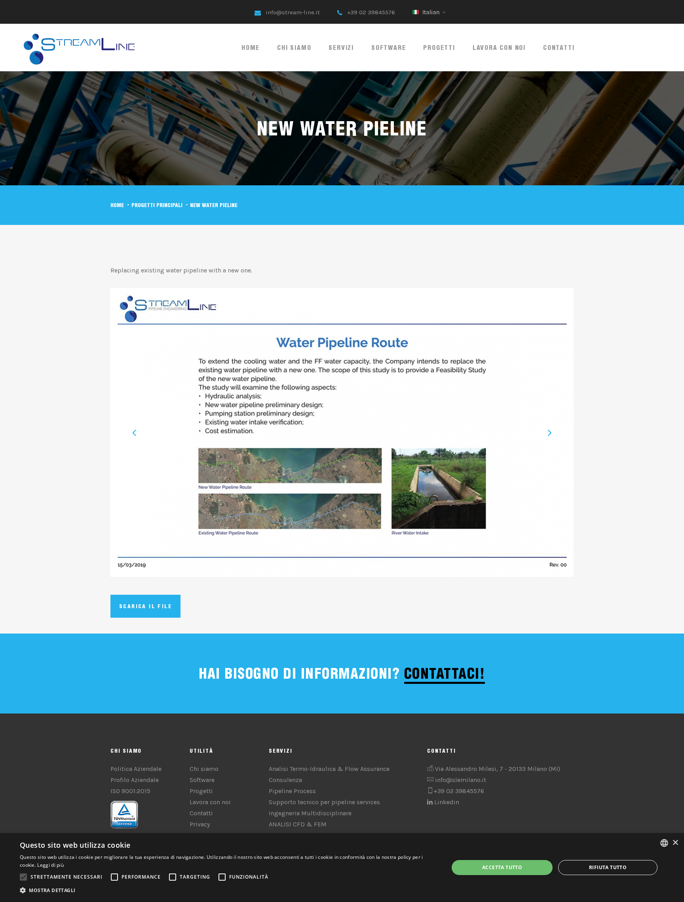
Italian (431, 12)
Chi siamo (294, 47)
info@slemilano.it (460, 780)
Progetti (439, 47)
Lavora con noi (499, 47)
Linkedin (446, 802)
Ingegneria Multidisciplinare (310, 813)
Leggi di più (50, 865)
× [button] (675, 843)
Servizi (341, 47)
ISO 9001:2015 (130, 791)
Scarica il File (145, 606)
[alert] (342, 867)
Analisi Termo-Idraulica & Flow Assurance (329, 769)
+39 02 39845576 (371, 12)
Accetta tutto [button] (502, 867)
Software (388, 47)
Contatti (558, 47)
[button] (228, 890)
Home (250, 47)
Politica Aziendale (136, 769)
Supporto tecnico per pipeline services (324, 802)
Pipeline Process (292, 791)
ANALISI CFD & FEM (298, 824)
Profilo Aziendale (134, 780)
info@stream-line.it (293, 12)
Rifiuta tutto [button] (608, 867)
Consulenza (285, 780)
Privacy (200, 824)
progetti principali (156, 205)
